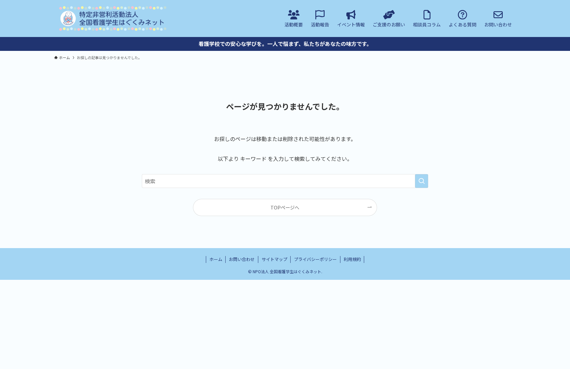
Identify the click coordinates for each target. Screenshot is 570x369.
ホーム (215, 259)
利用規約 (352, 259)
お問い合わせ (242, 259)
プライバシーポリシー (315, 259)
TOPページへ (284, 207)
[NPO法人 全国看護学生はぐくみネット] (113, 18)
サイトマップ (274, 259)
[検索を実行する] (421, 181)
